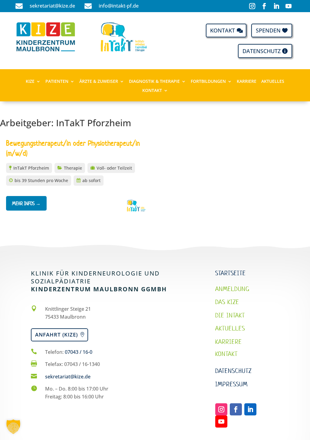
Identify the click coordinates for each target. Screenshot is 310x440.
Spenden (268, 30)
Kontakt (222, 30)
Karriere (246, 81)
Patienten (56, 81)
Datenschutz (261, 51)
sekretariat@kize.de (68, 376)
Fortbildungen (208, 81)
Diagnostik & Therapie (154, 81)
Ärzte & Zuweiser (98, 81)
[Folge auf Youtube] (288, 6)
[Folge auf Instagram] (252, 6)
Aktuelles (272, 81)
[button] (13, 426)
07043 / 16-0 (78, 352)
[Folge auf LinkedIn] (276, 6)
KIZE (30, 81)
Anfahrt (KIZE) (56, 334)
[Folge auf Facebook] (264, 6)
